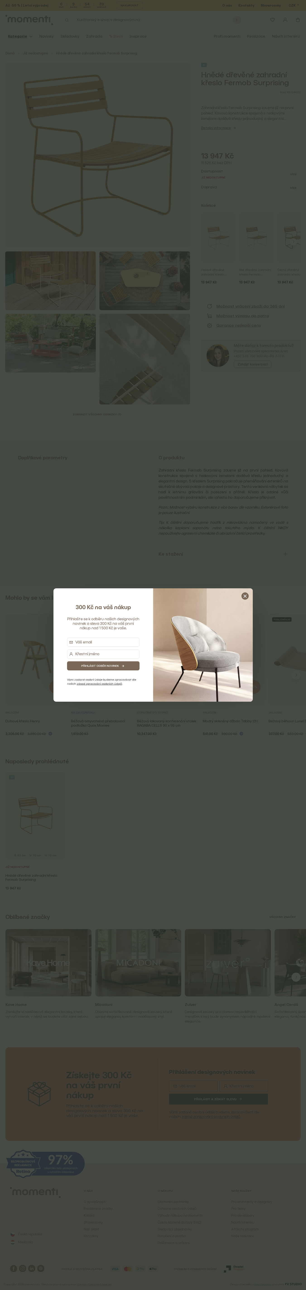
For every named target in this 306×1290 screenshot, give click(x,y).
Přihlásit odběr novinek (100, 665)
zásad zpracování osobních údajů (99, 683)
